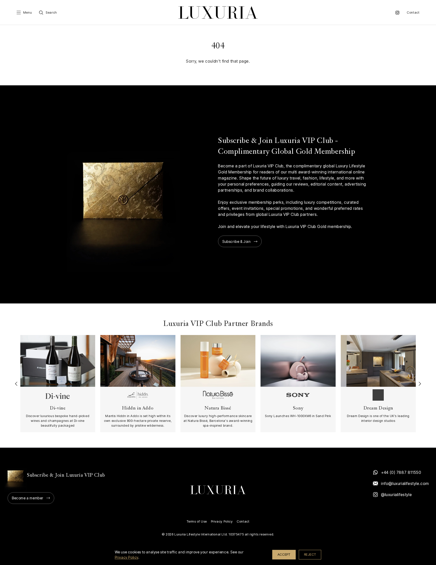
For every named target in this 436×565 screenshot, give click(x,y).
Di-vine (57, 408)
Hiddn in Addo (137, 408)
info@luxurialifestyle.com (404, 483)
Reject (310, 554)
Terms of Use (197, 521)
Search (51, 12)
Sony (298, 408)
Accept (284, 554)
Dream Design (378, 408)
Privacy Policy (222, 521)
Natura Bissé (218, 408)
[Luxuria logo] (218, 12)
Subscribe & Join (236, 241)
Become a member (27, 498)
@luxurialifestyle (396, 494)
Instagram (397, 13)
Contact (413, 12)
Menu (27, 12)
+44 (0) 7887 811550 (401, 472)
